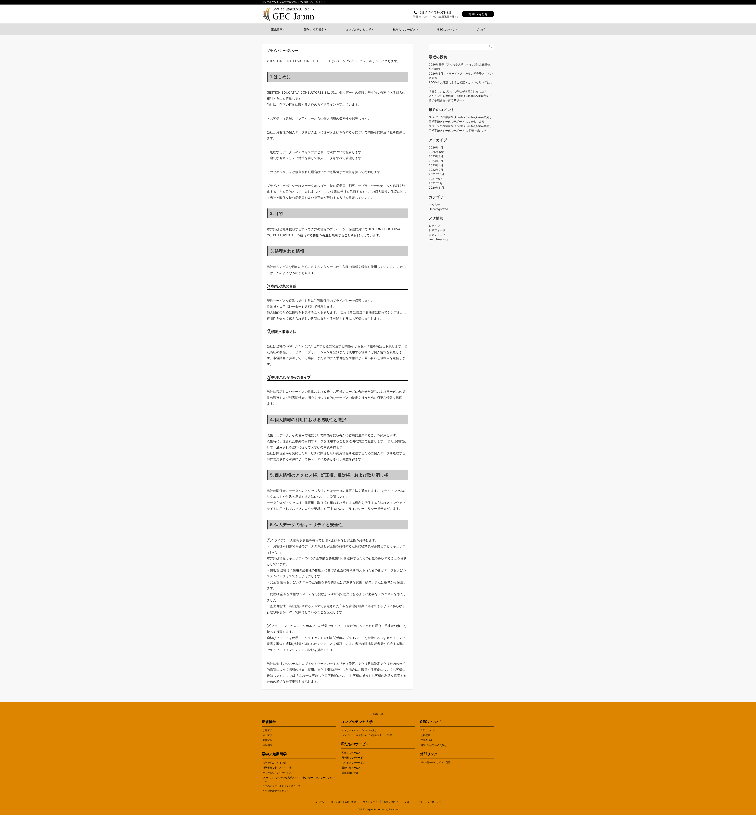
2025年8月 (436, 156)
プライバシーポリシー (430, 801)
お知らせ (434, 204)
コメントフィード (440, 234)
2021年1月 (435, 183)
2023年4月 (436, 165)
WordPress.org (438, 239)
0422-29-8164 (434, 12)
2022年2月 (436, 169)
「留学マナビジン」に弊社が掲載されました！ (458, 91)
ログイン (434, 225)
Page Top (378, 714)
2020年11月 (436, 187)
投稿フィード (437, 230)
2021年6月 (436, 178)
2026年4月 (436, 147)
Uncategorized (438, 209)
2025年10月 (437, 151)
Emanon (393, 809)
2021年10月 (436, 174)
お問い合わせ (478, 14)
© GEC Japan (366, 809)
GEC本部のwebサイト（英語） (436, 762)
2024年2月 (436, 160)
